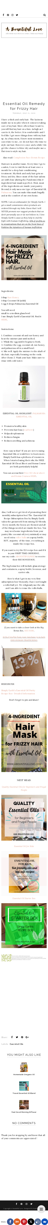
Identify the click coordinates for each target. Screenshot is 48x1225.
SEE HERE (29, 630)
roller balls (21, 537)
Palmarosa (6, 192)
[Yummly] (17, 1221)
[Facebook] (10, 1221)
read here (28, 430)
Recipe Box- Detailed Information (18, 693)
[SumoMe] (44, 1221)
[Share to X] (17, 1037)
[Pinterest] (24, 1221)
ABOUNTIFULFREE (25, 556)
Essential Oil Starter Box (24, 898)
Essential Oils (16, 1044)
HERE (4, 319)
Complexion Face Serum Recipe (29, 157)
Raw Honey (13, 297)
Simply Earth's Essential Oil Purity (18, 690)
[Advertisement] (24, 68)
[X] (31, 1221)
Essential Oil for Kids (24, 846)
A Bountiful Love (17, 1208)
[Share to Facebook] (12, 1037)
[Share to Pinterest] (22, 1037)
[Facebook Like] (37, 1221)
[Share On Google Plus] (27, 1037)
